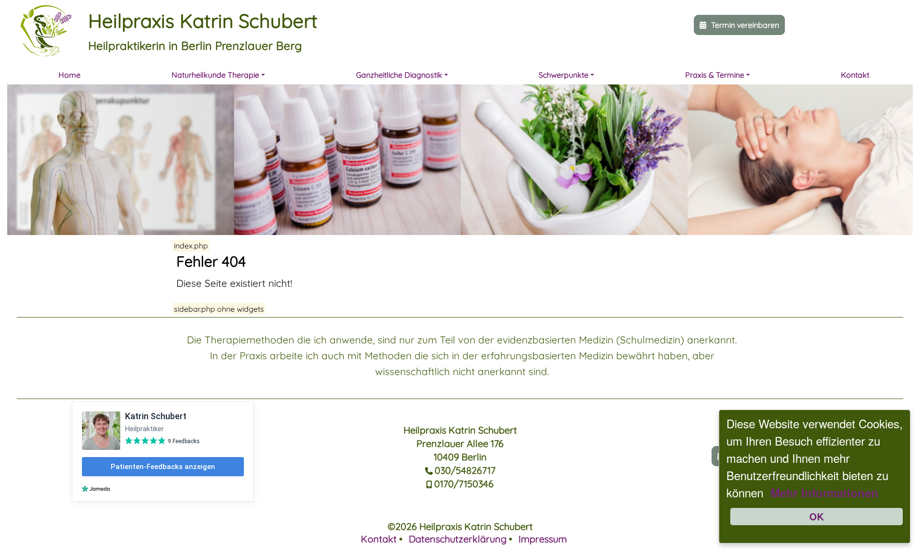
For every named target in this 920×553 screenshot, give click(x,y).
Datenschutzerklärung (457, 539)
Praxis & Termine (714, 75)
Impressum (542, 539)
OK (816, 516)
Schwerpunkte (563, 75)
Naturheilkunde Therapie (215, 75)
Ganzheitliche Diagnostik (399, 75)
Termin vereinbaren (745, 25)
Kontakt (855, 75)
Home (69, 75)
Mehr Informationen (824, 492)
